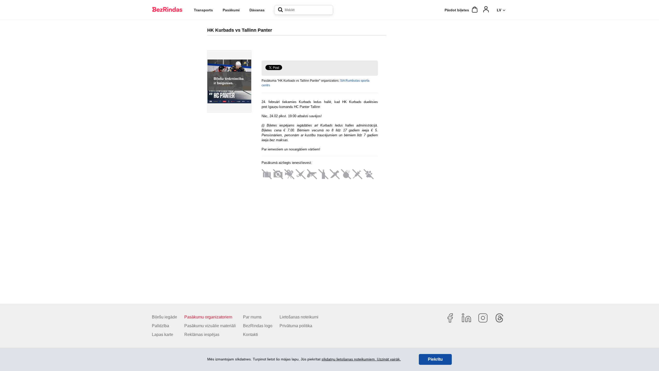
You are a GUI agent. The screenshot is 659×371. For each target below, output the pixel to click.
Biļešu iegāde (164, 317)
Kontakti (250, 334)
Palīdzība (160, 326)
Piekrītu (435, 359)
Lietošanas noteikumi (299, 317)
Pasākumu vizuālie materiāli (210, 326)
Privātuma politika (296, 326)
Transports (203, 10)
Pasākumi (231, 10)
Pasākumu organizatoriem (208, 317)
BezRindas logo (257, 326)
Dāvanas (257, 10)
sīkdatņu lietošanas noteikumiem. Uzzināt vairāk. (361, 359)
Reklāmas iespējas (201, 334)
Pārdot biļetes (457, 10)
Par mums (252, 317)
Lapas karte (162, 334)
